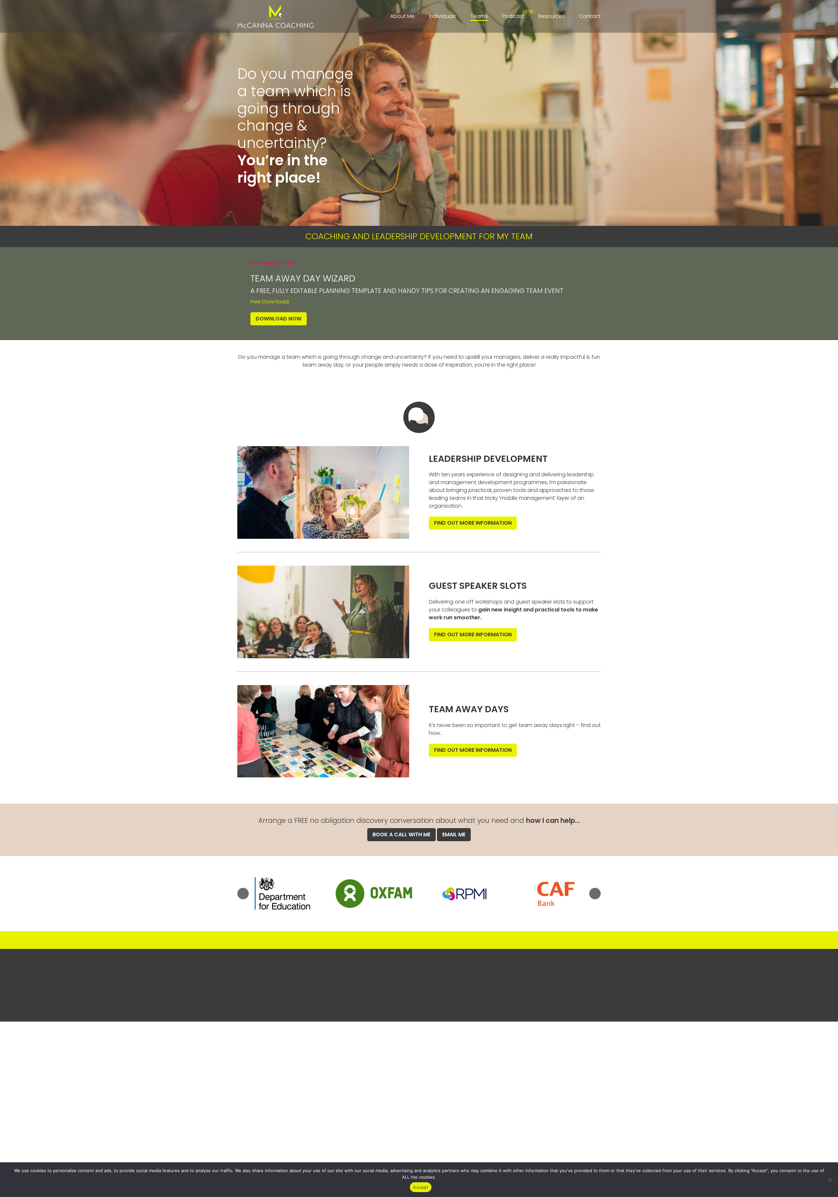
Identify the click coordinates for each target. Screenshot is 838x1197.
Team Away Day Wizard (302, 278)
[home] (275, 16)
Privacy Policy (564, 1038)
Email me (453, 834)
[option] (282, 893)
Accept (420, 1187)
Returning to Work (259, 1085)
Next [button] (595, 893)
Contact (590, 16)
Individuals (442, 16)
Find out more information (473, 523)
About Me (402, 16)
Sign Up (419, 1000)
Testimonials (253, 1046)
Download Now (278, 318)
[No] (830, 1179)
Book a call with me (401, 834)
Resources (551, 16)
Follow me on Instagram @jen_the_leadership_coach (419, 940)
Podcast (513, 16)
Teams (479, 16)
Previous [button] (243, 893)
